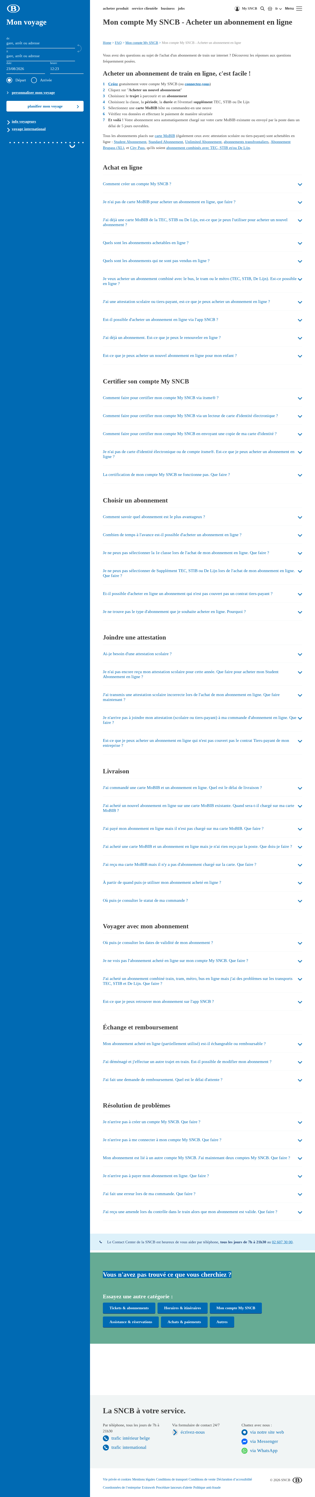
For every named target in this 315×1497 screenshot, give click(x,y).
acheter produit (116, 8)
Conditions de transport (172, 1479)
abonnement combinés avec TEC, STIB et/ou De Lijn (208, 148)
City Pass (137, 148)
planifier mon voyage (45, 106)
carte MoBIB (165, 136)
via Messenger (264, 1441)
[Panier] (270, 8)
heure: (54, 63)
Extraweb (148, 1487)
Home (107, 43)
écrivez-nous (193, 1432)
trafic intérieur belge (130, 1438)
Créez (113, 84)
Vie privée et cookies (117, 1479)
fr (276, 8)
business (168, 8)
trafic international (128, 1447)
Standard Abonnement (165, 142)
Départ (20, 80)
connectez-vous (197, 84)
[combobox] (67, 69)
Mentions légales (143, 1479)
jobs (181, 8)
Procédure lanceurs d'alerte (174, 1487)
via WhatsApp (264, 1450)
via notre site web (267, 1432)
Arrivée (46, 80)
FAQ (118, 43)
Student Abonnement (130, 142)
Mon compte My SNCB (141, 43)
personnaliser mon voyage (33, 92)
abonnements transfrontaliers (246, 142)
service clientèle (145, 8)
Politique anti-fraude (207, 1487)
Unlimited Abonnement (203, 142)
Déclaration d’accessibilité (234, 1479)
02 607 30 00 (282, 1242)
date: (9, 63)
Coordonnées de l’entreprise (122, 1487)
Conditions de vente (202, 1479)
